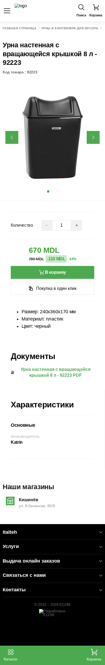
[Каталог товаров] (7, 10)
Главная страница (19, 28)
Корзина (94, 659)
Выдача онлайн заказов (31, 561)
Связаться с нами (24, 575)
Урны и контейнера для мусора (69, 28)
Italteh (10, 532)
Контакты (14, 589)
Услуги (11, 546)
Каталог (11, 659)
